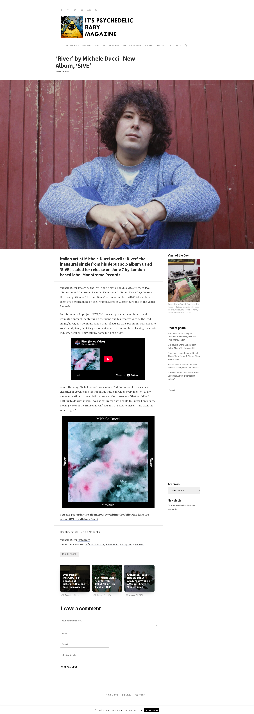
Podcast (175, 45)
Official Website (94, 544)
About (148, 45)
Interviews (72, 45)
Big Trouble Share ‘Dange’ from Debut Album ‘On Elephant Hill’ (105, 582)
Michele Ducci (69, 554)
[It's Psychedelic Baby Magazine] (127, 26)
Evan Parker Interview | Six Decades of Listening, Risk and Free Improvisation (74, 581)
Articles (100, 45)
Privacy (126, 695)
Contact (161, 45)
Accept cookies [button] (152, 710)
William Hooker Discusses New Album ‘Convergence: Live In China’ (183, 366)
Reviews (87, 45)
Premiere (114, 45)
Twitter (139, 544)
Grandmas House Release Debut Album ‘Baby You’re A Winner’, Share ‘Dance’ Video (138, 581)
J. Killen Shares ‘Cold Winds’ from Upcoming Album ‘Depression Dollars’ (183, 376)
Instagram (84, 540)
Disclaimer (112, 695)
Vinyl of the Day (132, 45)
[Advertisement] (184, 437)
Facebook (112, 544)
